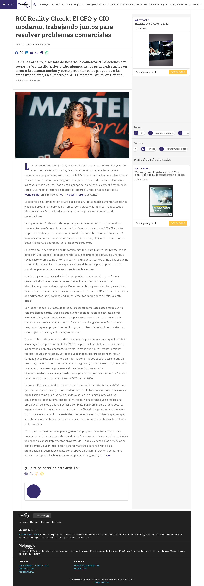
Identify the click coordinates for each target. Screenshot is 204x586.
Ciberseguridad (46, 4)
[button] (8, 4)
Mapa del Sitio (102, 582)
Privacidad (56, 522)
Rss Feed (45, 522)
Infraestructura (64, 4)
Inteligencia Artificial (97, 4)
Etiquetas (34, 522)
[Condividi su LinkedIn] (26, 52)
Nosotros (23, 522)
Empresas (79, 4)
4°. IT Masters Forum (72, 194)
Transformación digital (156, 4)
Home (18, 44)
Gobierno (197, 4)
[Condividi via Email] (31, 52)
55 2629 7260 (80, 568)
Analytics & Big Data (180, 4)
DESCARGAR (178, 72)
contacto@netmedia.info (87, 565)
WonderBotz (31, 194)
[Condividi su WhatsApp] (47, 52)
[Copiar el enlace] (37, 52)
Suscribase (41, 515)
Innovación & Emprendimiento (126, 4)
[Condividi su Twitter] (21, 52)
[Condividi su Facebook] (16, 52)
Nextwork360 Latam (29, 534)
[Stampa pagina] (42, 52)
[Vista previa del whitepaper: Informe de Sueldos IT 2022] (161, 50)
